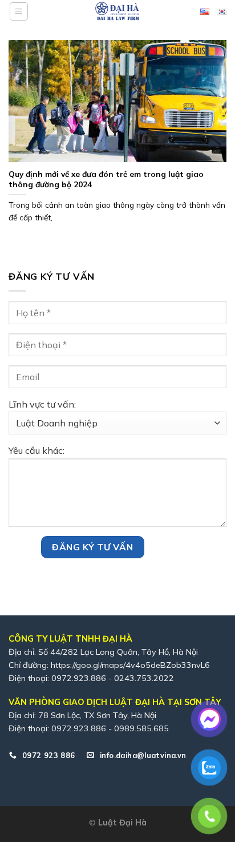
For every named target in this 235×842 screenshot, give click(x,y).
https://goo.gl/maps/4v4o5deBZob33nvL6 (130, 665)
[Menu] (19, 11)
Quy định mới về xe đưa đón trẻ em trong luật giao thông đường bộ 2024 (106, 179)
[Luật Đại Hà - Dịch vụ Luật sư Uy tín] (117, 11)
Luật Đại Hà (122, 822)
